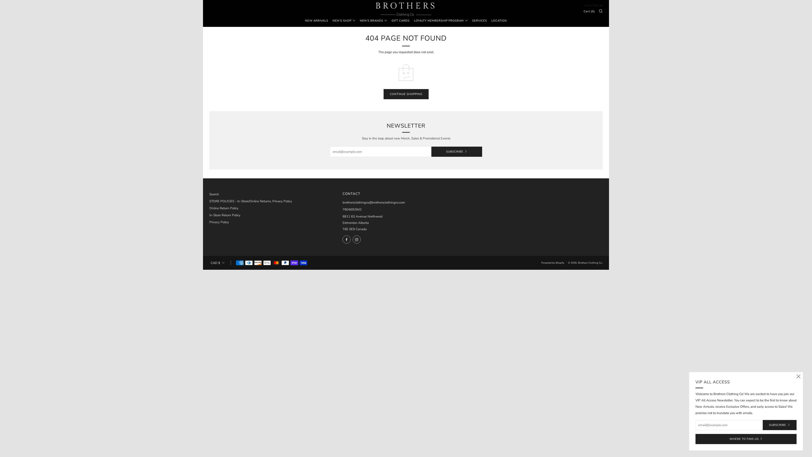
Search (214, 194)
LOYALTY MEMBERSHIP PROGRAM (439, 21)
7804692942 (352, 209)
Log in (587, 5)
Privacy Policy (219, 222)
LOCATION (499, 21)
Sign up (598, 5)
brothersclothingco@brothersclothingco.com (374, 202)
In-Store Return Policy (224, 215)
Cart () (589, 11)
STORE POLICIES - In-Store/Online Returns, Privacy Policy (250, 201)
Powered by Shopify (552, 262)
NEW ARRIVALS (316, 21)
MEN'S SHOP (342, 21)
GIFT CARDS (401, 21)
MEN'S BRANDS (371, 21)
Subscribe (454, 152)
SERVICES (479, 21)
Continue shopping (406, 94)
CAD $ (215, 263)
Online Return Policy (224, 208)
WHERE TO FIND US (744, 439)
